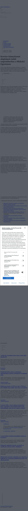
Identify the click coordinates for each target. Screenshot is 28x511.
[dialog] (14, 256)
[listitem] (14, 253)
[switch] (23, 255)
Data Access (14, 282)
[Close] (25, 228)
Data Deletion (6, 282)
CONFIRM (8, 278)
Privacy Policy (22, 282)
